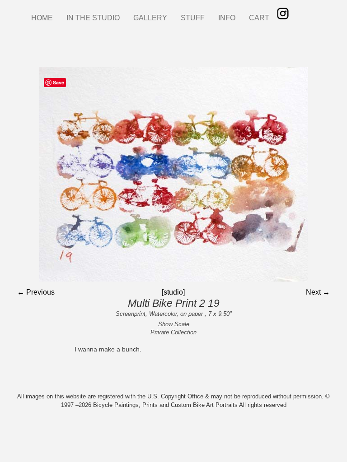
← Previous (36, 292)
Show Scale (173, 324)
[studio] (173, 292)
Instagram (283, 13)
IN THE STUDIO (93, 18)
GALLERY (150, 18)
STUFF (193, 18)
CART (259, 18)
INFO (226, 18)
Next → (318, 292)
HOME (42, 18)
